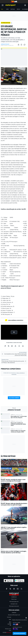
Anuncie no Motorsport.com (14, 614)
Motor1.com (14, 599)
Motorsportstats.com (14, 606)
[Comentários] (25, 44)
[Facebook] (5, 346)
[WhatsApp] (12, 346)
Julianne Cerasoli (5, 44)
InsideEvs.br (14, 596)
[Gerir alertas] (22, 346)
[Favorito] (21, 44)
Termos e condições (9, 628)
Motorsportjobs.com (14, 601)
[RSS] (21, 588)
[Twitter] (8, 346)
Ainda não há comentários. (14, 373)
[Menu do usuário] (25, 5)
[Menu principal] (2, 5)
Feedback (14, 612)
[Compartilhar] (18, 44)
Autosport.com (14, 603)
